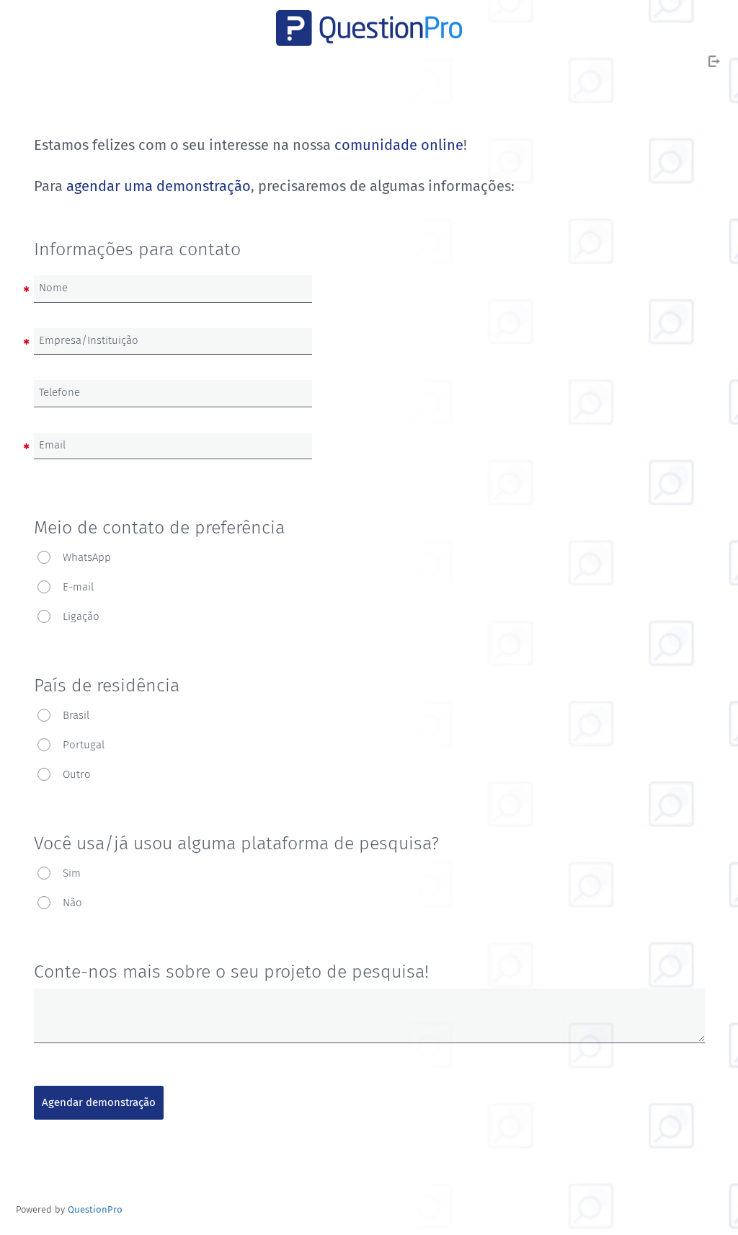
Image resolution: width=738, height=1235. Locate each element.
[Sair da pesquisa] (714, 61)
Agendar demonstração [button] (99, 1102)
